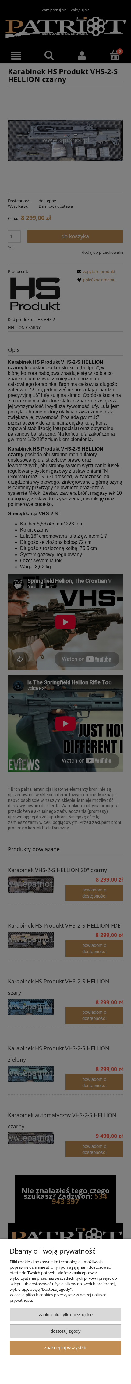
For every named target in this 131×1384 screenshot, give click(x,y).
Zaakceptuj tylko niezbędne (66, 1314)
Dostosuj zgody (66, 1331)
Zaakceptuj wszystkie (65, 1347)
